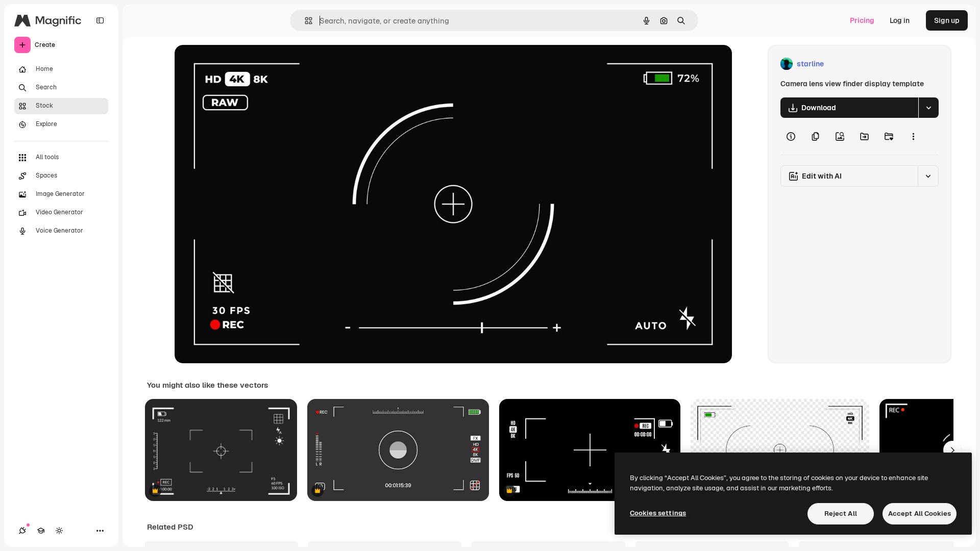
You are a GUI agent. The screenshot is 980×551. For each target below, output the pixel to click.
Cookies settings (658, 513)
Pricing (862, 20)
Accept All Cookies (919, 513)
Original (240, 64)
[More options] (913, 136)
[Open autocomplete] (304, 20)
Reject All (840, 513)
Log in (900, 20)
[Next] (952, 450)
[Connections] (22, 530)
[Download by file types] (928, 107)
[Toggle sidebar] (100, 20)
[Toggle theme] (59, 530)
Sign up (947, 20)
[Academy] (41, 530)
